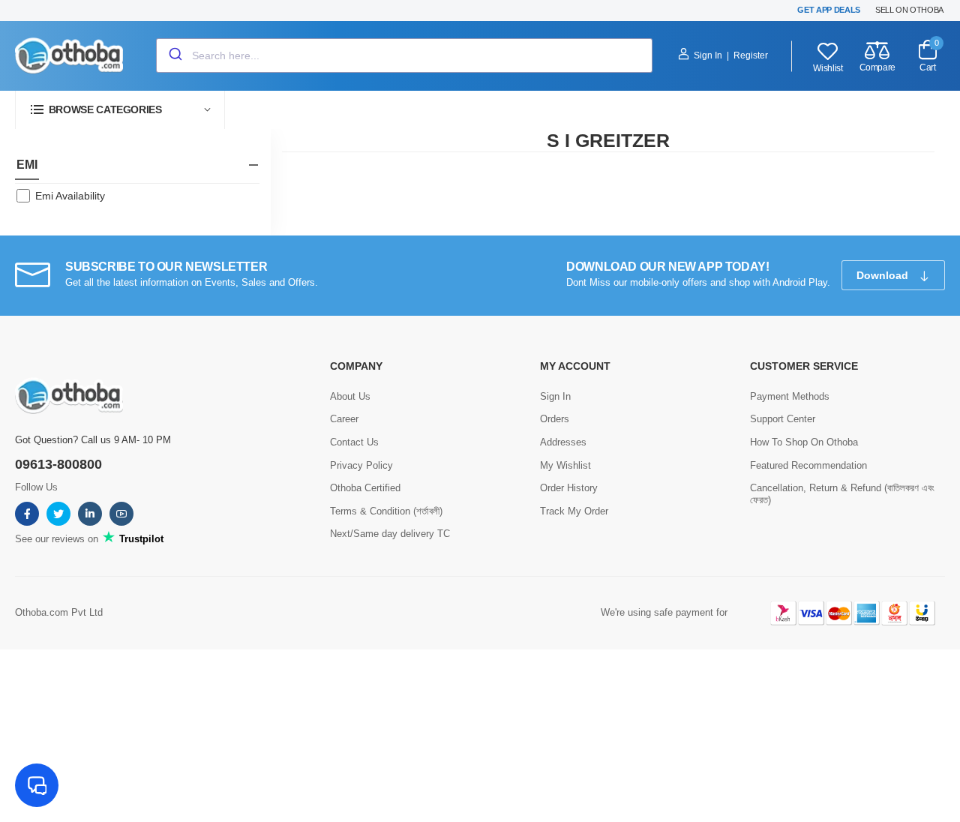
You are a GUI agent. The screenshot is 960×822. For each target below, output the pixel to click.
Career (344, 418)
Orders (554, 418)
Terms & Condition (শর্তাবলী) (386, 511)
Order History (569, 488)
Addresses (563, 442)
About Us (350, 396)
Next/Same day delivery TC (390, 533)
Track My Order (574, 511)
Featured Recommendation (808, 465)
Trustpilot (140, 538)
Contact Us (354, 442)
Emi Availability (70, 196)
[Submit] (174, 55)
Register (751, 55)
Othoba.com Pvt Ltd (59, 612)
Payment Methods (790, 396)
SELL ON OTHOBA (909, 9)
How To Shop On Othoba (804, 442)
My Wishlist (565, 465)
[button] (120, 110)
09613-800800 (58, 464)
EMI (27, 164)
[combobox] (404, 55)
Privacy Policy (361, 465)
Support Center (782, 418)
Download (883, 275)
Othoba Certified (365, 488)
